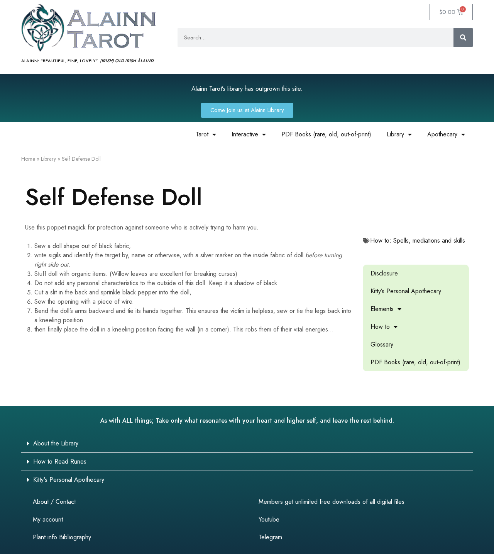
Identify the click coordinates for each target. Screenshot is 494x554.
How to (380, 326)
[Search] (463, 37)
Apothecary (442, 134)
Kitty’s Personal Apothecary (405, 291)
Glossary (381, 344)
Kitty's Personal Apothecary (68, 479)
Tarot (202, 134)
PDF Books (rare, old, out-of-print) (326, 134)
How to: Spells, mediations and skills (417, 240)
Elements (382, 308)
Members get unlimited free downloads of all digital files (331, 501)
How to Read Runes (59, 461)
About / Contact (54, 501)
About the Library (55, 443)
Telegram (270, 537)
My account (48, 519)
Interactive (245, 134)
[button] (247, 444)
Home (28, 159)
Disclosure (384, 273)
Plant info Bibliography (62, 537)
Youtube (269, 519)
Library (395, 134)
